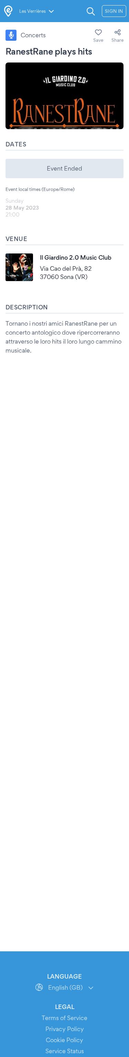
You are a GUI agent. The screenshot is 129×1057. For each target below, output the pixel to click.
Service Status (64, 1051)
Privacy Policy (64, 1028)
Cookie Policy (64, 1040)
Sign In (114, 11)
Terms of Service (64, 1017)
